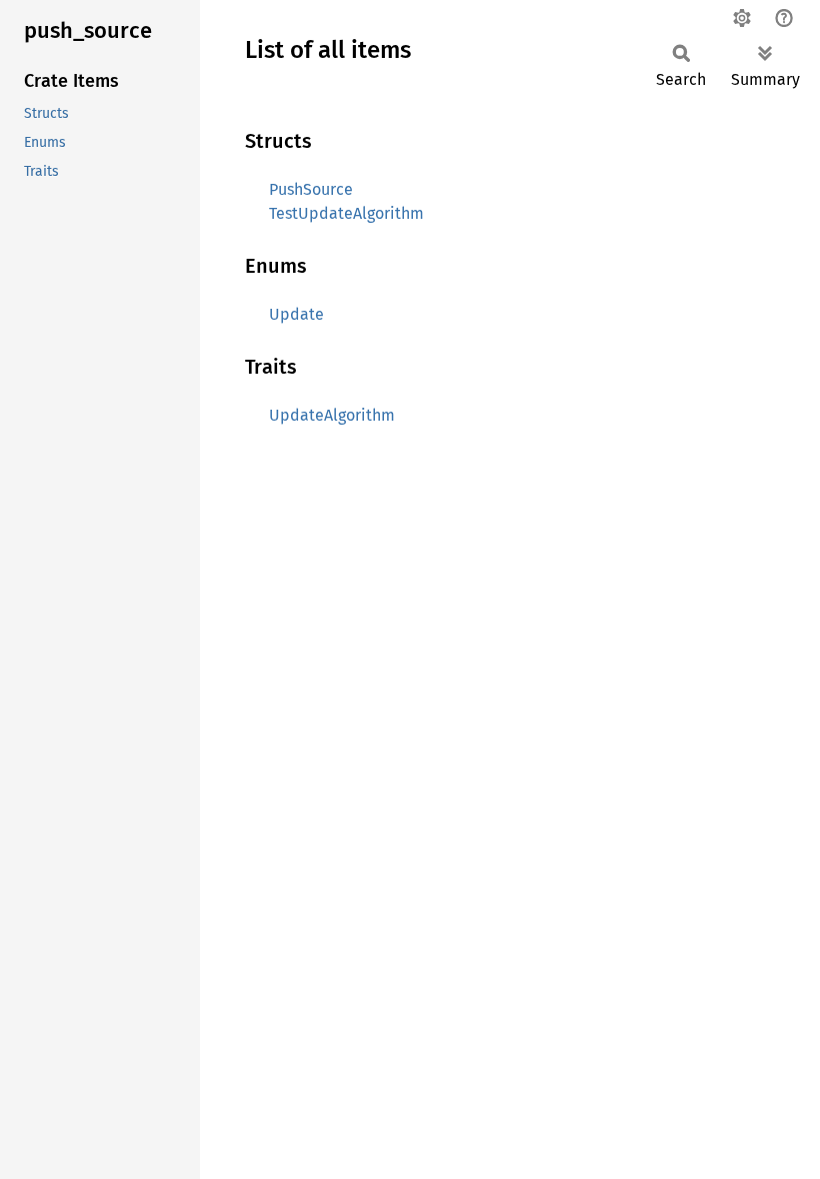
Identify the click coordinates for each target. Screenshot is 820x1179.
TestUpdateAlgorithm (346, 213)
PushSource (311, 189)
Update (296, 314)
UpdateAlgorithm (332, 415)
